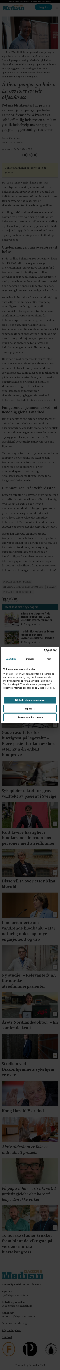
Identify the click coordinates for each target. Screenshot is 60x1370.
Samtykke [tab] (11, 659)
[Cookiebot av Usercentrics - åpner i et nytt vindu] (44, 651)
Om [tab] (49, 659)
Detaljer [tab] (30, 659)
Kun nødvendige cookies (30, 717)
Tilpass (28, 708)
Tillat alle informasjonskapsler (30, 700)
